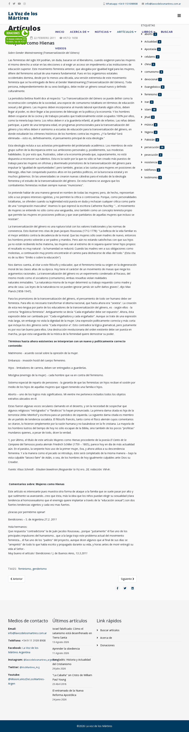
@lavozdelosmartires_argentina (41, 659)
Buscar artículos (109, 630)
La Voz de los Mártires (22, 15)
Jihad (148, 117)
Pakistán (151, 139)
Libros (147, 32)
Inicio (59, 32)
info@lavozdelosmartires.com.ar (163, 3)
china (149, 64)
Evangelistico (153, 87)
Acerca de (78, 32)
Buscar (167, 32)
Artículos (125, 32)
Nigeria (150, 132)
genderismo (39, 568)
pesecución (152, 154)
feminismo (24, 568)
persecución (153, 147)
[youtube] (19, 3)
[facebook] (9, 3)
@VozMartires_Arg (29, 667)
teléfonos (151, 169)
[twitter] (14, 3)
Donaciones (107, 645)
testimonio (152, 177)
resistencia (152, 162)
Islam (149, 109)
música (150, 124)
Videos (60, 48)
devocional (152, 79)
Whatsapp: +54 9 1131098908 (122, 3)
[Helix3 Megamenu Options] (179, 16)
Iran (148, 102)
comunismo (153, 71)
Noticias (102, 32)
